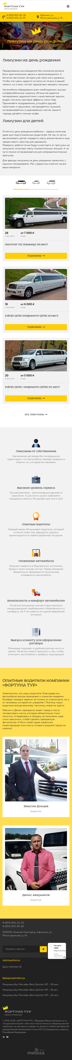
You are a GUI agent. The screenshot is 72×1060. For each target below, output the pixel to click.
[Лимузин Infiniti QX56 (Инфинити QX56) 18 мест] (36, 284)
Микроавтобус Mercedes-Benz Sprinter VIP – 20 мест (31, 985)
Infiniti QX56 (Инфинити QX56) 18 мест (31, 315)
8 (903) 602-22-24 (16, 18)
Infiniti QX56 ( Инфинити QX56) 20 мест (32, 387)
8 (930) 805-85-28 (13, 926)
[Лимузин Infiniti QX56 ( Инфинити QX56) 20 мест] (36, 355)
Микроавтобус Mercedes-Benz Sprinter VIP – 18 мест (30, 990)
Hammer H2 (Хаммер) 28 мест (26, 244)
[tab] (20, 183)
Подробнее (34, 256)
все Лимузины (35, 414)
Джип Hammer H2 (12, 967)
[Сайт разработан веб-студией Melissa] (36, 1051)
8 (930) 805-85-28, (16, 15)
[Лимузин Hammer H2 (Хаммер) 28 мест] (36, 213)
